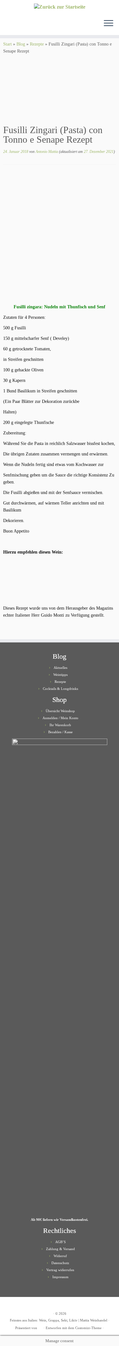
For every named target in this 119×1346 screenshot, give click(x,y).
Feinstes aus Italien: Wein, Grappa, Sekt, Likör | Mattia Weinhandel (58, 1320)
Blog (21, 44)
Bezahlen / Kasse (60, 732)
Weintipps (60, 675)
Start (7, 44)
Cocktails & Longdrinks (60, 689)
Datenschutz (60, 1263)
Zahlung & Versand (60, 1249)
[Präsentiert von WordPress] (40, 1327)
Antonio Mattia (47, 151)
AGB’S (60, 1242)
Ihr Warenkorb (60, 725)
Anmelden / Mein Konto (60, 718)
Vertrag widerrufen (60, 1270)
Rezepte (37, 44)
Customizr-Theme (88, 1328)
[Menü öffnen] (108, 23)
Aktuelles (60, 667)
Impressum (60, 1277)
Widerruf (60, 1256)
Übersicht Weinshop (60, 711)
